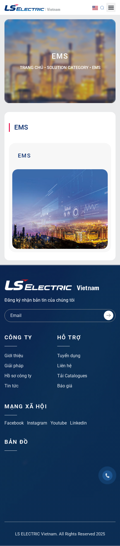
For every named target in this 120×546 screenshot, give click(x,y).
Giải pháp (13, 365)
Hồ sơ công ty (18, 375)
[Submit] (108, 315)
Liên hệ (64, 365)
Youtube (59, 423)
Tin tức (11, 385)
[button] (111, 7)
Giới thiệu (13, 355)
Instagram (37, 423)
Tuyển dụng (68, 355)
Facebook (14, 423)
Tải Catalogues (72, 375)
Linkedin (78, 423)
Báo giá (64, 385)
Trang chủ (31, 67)
